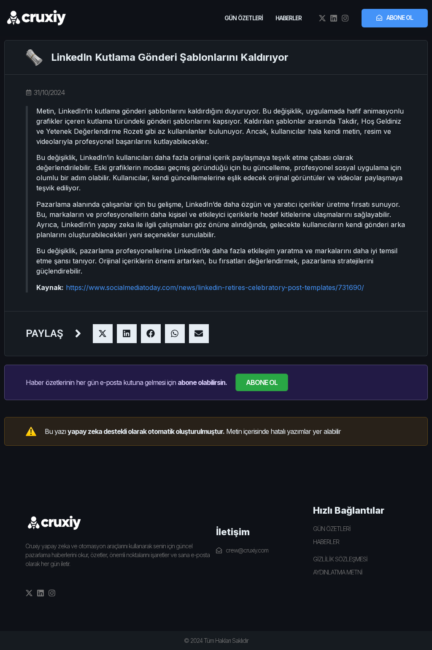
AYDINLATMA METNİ (337, 572)
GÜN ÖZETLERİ (243, 18)
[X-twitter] (322, 18)
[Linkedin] (334, 18)
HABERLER (288, 18)
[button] (103, 333)
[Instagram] (345, 18)
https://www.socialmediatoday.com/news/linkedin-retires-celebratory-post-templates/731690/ (215, 287)
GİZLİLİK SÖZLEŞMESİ (340, 559)
